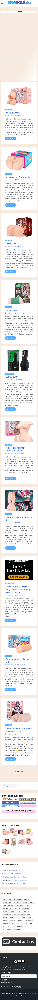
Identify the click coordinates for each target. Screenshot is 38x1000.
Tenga (30, 923)
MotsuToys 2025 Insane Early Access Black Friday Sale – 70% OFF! (17, 590)
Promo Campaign (10, 583)
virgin (25, 926)
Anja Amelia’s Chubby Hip (17, 177)
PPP (18, 917)
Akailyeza (9, 379)
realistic (29, 917)
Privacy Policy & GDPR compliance (11, 986)
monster (5, 911)
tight (4, 926)
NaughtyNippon (7, 914)
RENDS (5, 920)
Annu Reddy (6, 884)
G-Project (25, 902)
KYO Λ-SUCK (11, 377)
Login (11, 982)
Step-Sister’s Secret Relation (17, 880)
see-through (28, 920)
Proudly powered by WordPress (12, 993)
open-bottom (21, 914)
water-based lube (7, 929)
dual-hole (26, 899)
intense (32, 902)
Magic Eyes (17, 908)
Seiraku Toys (6, 923)
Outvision (12, 917)
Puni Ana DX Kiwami (21, 877)
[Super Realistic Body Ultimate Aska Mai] (14, 832)
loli (11, 908)
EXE (10, 902)
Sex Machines (9, 373)
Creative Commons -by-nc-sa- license (16, 968)
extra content (17, 902)
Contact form (5, 982)
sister (13, 923)
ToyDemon (19, 926)
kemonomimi (20, 905)
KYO (27, 905)
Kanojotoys (11, 905)
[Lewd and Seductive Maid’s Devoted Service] (29, 842)
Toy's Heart (11, 926)
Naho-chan (26, 911)
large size (5, 908)
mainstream (26, 908)
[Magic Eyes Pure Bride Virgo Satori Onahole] (14, 842)
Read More (9, 138)
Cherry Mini (10, 244)
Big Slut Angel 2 (13, 113)
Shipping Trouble (14, 870)
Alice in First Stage (15, 873)
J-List (4, 905)
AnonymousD (10, 115)
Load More (19, 771)
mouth (19, 911)
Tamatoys (24, 923)
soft (18, 923)
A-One (4, 899)
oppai (28, 914)
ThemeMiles (20, 996)
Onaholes (8, 109)
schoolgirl (20, 920)
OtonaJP (5, 917)
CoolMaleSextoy (17, 899)
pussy (23, 917)
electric (5, 902)
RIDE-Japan (12, 920)
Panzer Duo (11, 310)
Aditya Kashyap (7, 877)
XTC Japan (17, 929)
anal (10, 899)
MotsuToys (12, 911)
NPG (14, 914)
